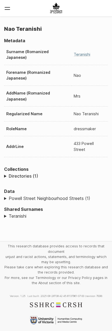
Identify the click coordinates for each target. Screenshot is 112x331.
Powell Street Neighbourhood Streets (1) (49, 198)
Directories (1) (23, 176)
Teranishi (82, 54)
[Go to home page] (56, 8)
